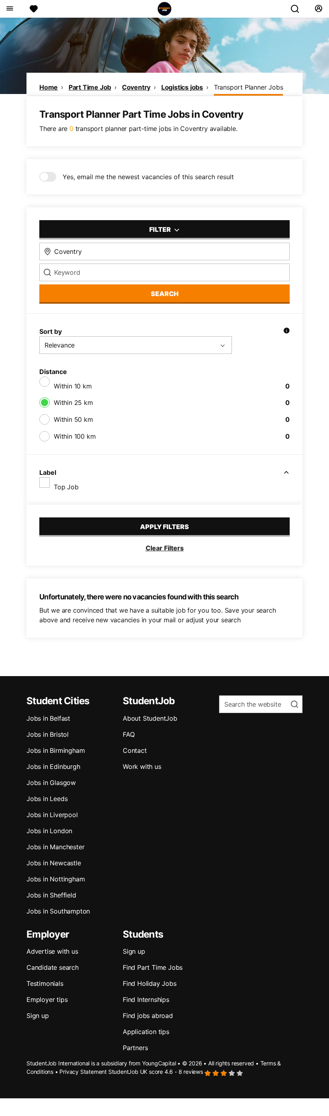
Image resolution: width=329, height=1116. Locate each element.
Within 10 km (73, 386)
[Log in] (318, 9)
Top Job (66, 487)
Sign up (37, 1016)
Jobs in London (49, 831)
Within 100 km (74, 436)
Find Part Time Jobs (153, 967)
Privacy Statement (83, 1071)
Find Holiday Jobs (150, 983)
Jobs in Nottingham (55, 879)
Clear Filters (165, 548)
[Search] (298, 8)
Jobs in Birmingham (55, 750)
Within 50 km (73, 419)
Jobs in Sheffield (51, 895)
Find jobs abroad (148, 1016)
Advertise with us (52, 951)
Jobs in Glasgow (51, 783)
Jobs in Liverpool (52, 815)
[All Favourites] (33, 8)
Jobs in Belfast (48, 718)
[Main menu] (9, 9)
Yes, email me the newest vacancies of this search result (148, 177)
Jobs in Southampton (58, 911)
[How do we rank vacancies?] (286, 331)
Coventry (136, 87)
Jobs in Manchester (55, 847)
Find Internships (146, 999)
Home (48, 87)
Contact (135, 750)
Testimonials (44, 983)
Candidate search (52, 967)
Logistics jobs (182, 87)
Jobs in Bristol (47, 734)
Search (165, 294)
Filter (160, 229)
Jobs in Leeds (46, 799)
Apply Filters (164, 527)
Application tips (146, 1032)
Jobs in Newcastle (53, 863)
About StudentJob (150, 718)
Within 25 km (73, 403)
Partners (135, 1048)
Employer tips (46, 999)
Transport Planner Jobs (248, 87)
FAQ (128, 734)
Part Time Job (90, 87)
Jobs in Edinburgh (53, 766)
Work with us (142, 766)
